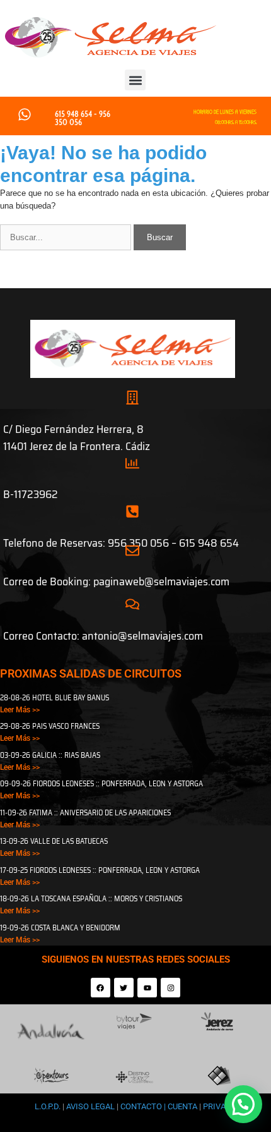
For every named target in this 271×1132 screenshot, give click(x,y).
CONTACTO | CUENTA (159, 1106)
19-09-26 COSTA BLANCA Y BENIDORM (60, 928)
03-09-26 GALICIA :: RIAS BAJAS (50, 755)
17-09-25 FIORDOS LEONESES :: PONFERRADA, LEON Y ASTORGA (100, 870)
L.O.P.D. (48, 1106)
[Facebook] (100, 987)
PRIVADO (219, 1106)
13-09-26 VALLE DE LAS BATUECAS (54, 841)
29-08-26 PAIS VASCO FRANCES (50, 726)
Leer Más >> (20, 709)
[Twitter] (124, 987)
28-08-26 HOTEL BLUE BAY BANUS (54, 697)
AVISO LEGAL (90, 1106)
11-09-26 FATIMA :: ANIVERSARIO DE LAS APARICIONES (85, 812)
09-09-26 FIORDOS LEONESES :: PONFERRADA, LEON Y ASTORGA (101, 783)
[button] (135, 80)
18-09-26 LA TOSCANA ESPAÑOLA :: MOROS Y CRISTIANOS (91, 898)
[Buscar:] (67, 237)
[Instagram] (170, 987)
